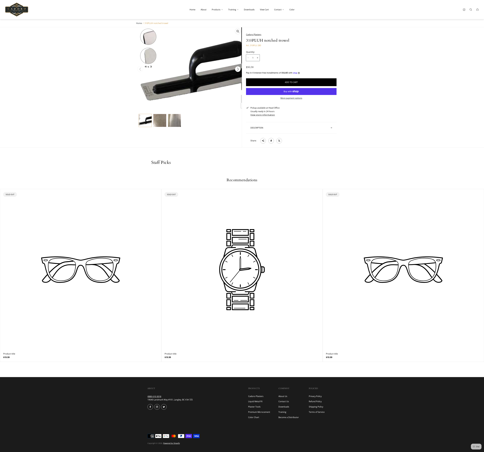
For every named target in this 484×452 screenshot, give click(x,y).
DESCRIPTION (256, 127)
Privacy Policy (315, 396)
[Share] (263, 141)
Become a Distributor (288, 417)
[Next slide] (238, 69)
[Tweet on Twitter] (279, 141)
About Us (282, 396)
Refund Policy (315, 401)
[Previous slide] (140, 69)
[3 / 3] (174, 120)
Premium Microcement (259, 412)
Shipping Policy (316, 406)
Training (282, 412)
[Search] (471, 9)
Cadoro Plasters (255, 396)
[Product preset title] (80, 269)
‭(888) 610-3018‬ (154, 396)
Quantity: (250, 52)
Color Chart (253, 417)
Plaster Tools (254, 406)
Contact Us (283, 401)
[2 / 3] (159, 120)
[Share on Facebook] (271, 141)
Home (139, 23)
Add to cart (291, 82)
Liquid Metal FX (255, 401)
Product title (9, 354)
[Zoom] (238, 31)
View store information (262, 115)
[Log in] (464, 9)
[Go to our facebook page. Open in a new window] (150, 407)
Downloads (283, 406)
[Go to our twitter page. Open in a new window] (164, 407)
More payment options (291, 98)
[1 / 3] (145, 120)
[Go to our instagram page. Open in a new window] (157, 407)
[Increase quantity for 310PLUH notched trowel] (257, 57)
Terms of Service (317, 412)
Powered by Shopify (171, 443)
